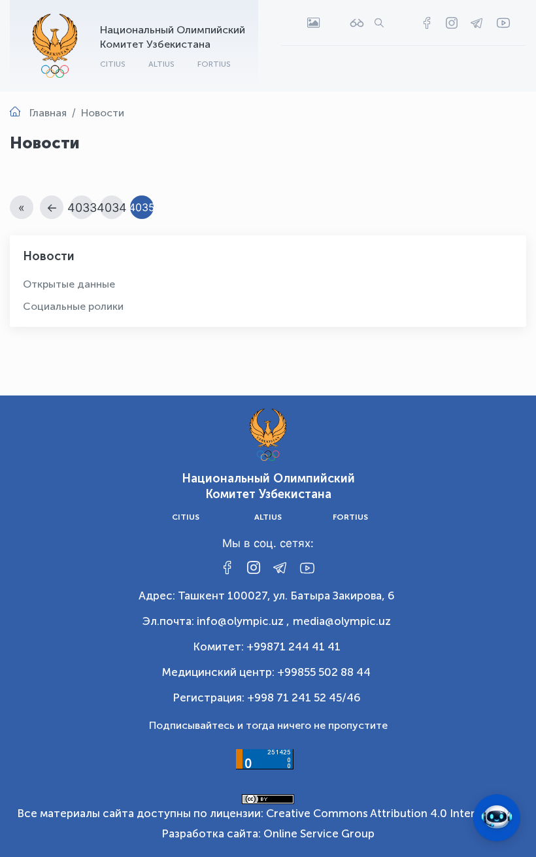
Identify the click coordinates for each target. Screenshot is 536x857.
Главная (48, 113)
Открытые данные (69, 284)
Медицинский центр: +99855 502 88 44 (266, 672)
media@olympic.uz (342, 621)
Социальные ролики (73, 306)
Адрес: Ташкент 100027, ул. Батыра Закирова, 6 (267, 595)
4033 (82, 207)
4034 (112, 207)
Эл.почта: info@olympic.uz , (216, 621)
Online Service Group (319, 833)
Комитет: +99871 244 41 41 (267, 646)
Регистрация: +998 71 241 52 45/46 (267, 697)
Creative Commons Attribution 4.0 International (391, 813)
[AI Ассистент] (496, 817)
